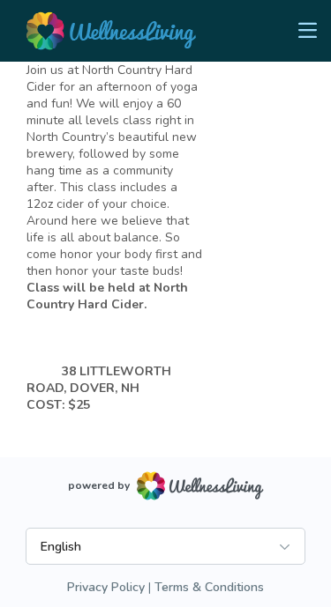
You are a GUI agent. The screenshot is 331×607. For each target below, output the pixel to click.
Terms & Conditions (209, 587)
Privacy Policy (106, 587)
